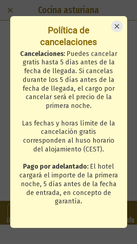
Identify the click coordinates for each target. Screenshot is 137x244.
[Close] (117, 26)
